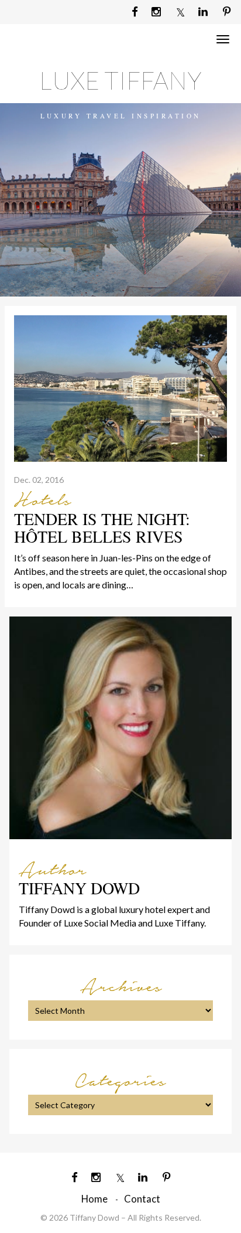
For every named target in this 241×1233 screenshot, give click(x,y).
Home (94, 1199)
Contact (142, 1199)
